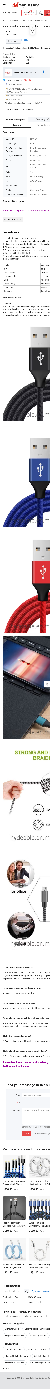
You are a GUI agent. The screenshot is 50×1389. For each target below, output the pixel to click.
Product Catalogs (42, 1291)
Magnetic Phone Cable (14, 1335)
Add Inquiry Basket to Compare (19, 109)
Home (5, 20)
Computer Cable (12, 1328)
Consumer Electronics (18, 20)
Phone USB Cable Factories (16, 1356)
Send (26, 1133)
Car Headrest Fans (11, 1297)
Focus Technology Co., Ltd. (35, 1378)
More (5, 1368)
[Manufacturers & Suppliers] (25, 5)
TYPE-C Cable (8, 1302)
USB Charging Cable (38, 1335)
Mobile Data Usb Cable (14, 1362)
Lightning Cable (35, 1302)
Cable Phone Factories (38, 1349)
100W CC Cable (34, 1297)
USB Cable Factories (13, 1349)
